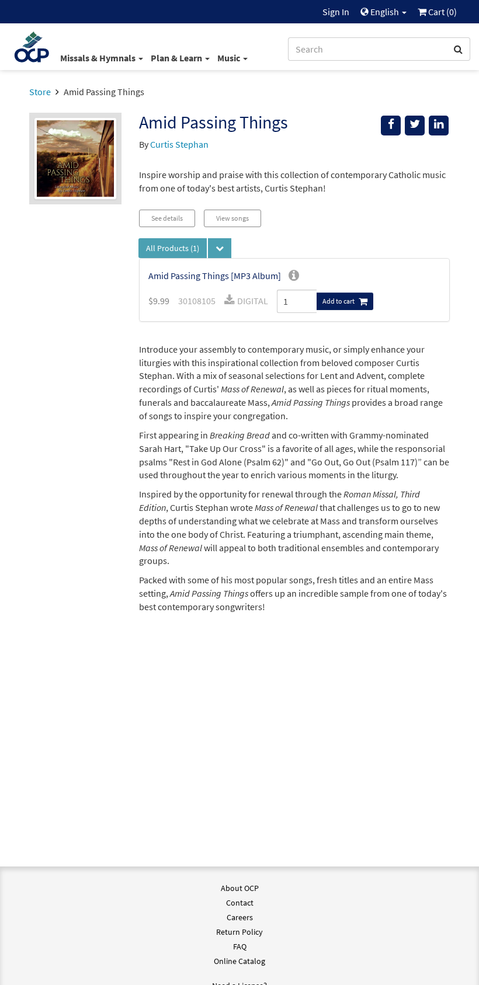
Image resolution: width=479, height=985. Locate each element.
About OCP (240, 888)
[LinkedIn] (439, 125)
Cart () (441, 12)
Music (229, 58)
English (385, 12)
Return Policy (239, 932)
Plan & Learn (177, 58)
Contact (240, 902)
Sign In (335, 12)
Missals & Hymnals (98, 58)
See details (167, 218)
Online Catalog (239, 961)
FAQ (240, 946)
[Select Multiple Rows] (219, 248)
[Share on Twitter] (415, 125)
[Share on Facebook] (391, 125)
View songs (232, 218)
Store (40, 92)
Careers (240, 917)
